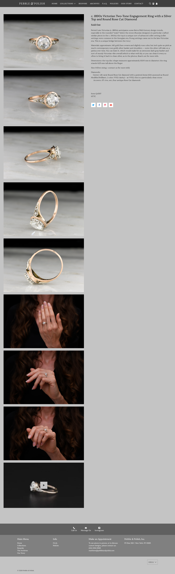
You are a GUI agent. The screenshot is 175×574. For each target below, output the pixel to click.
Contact (138, 3)
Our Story (126, 3)
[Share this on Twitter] (93, 105)
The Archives (22, 550)
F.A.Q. (104, 3)
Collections (66, 3)
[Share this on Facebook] (99, 105)
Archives (95, 3)
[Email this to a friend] (111, 105)
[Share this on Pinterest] (105, 105)
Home (55, 3)
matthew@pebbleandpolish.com (101, 550)
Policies (114, 3)
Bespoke (83, 3)
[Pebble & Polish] (32, 3)
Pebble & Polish (28, 570)
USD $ (151, 562)
